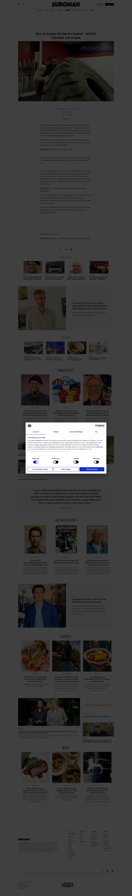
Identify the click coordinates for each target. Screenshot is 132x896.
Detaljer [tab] (55, 432)
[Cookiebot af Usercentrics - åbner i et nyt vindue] (96, 425)
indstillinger (99, 447)
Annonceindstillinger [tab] (76, 432)
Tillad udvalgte (66, 469)
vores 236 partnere (37, 440)
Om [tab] (96, 432)
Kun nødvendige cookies (40, 469)
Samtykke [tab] (36, 432)
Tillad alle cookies (91, 469)
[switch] (55, 462)
